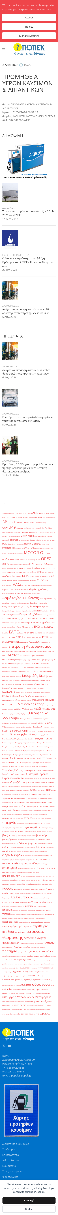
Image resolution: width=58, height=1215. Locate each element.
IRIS (13, 548)
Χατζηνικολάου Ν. (33, 798)
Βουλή (34, 606)
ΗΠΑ (3, 656)
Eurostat (17, 536)
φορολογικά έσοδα (15, 1001)
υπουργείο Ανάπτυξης (10, 993)
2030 (20, 513)
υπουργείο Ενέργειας (25, 993)
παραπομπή (46, 922)
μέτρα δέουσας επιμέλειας (36, 902)
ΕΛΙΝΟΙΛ (48, 626)
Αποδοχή (29, 1200)
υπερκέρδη (36, 989)
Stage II (9, 576)
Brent (11, 522)
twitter (46, 576)
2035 (25, 513)
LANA (19, 548)
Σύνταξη (22, 774)
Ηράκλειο (34, 656)
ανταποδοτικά (18, 818)
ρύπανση (10, 964)
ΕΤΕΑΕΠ (29, 638)
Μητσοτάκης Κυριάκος (41, 719)
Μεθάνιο (10, 709)
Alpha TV (42, 513)
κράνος (17, 893)
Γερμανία (15, 615)
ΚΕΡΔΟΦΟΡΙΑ (30, 667)
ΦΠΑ (49, 790)
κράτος (22, 893)
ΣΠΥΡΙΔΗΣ (10, 762)
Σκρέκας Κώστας (31, 766)
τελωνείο (31, 976)
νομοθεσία (25, 914)
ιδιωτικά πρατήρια (42, 876)
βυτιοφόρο (7, 839)
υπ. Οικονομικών (26, 989)
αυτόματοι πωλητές (30, 831)
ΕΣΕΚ (13, 638)
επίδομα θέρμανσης (41, 859)
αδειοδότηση (13, 810)
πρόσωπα (27, 960)
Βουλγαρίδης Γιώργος (8, 611)
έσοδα (15, 806)
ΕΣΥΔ (25, 638)
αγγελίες (22, 806)
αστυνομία (45, 828)
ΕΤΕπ (37, 638)
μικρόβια (15, 910)
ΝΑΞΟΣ (25, 723)
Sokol (49, 572)
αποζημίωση (20, 823)
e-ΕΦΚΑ (22, 532)
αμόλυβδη (43, 810)
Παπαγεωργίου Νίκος (23, 734)
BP (4, 521)
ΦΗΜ (37, 790)
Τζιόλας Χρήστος (35, 782)
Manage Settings (29, 35)
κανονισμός (5, 884)
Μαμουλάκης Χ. (40, 696)
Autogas (19, 517)
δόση (48, 847)
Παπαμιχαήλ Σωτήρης (21, 743)
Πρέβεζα (9, 755)
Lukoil (36, 548)
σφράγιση (17, 971)
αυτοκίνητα (19, 831)
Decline (29, 1209)
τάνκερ (25, 971)
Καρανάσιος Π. (33, 671)
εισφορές (41, 855)
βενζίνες (49, 831)
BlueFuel (48, 517)
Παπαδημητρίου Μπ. (43, 735)
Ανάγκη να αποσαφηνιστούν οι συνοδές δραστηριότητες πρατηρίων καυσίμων (26, 311)
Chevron (26, 522)
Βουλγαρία (43, 606)
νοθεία (6, 913)
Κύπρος (37, 684)
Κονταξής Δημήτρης (33, 680)
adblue (30, 513)
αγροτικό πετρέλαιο (39, 806)
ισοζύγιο (51, 876)
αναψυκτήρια (43, 814)
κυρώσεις (39, 893)
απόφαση (12, 828)
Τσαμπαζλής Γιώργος (14, 786)
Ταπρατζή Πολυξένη (41, 778)
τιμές (46, 976)
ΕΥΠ (40, 638)
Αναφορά (19, 593)
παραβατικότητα (10, 921)
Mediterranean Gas (43, 548)
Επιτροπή (5, 647)
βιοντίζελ (28, 835)
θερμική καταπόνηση (30, 876)
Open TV (12, 564)
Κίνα (43, 667)
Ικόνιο (14, 663)
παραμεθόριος (36, 922)
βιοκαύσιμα (21, 835)
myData (6, 559)
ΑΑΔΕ (17, 584)
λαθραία (49, 893)
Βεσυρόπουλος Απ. (10, 607)
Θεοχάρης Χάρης (25, 660)
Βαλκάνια (13, 603)
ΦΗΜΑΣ (43, 790)
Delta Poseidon (46, 528)
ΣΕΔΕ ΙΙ (38, 758)
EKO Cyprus (46, 532)
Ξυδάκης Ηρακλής (43, 722)
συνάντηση (50, 964)
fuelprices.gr (22, 540)
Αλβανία (5, 589)
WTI (38, 580)
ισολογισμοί (6, 880)
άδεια (27, 802)
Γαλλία (46, 611)
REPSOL (29, 568)
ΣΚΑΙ (54, 758)
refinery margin (19, 568)
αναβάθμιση (10, 814)
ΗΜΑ (53, 651)
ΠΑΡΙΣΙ (52, 727)
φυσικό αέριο (18, 1005)
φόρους (16, 1009)
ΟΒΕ (4, 727)
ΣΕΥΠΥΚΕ (49, 758)
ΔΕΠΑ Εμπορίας (19, 619)
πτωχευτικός (35, 960)
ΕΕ (29, 627)
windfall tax (21, 580)
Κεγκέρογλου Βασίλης (8, 676)
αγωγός (5, 810)
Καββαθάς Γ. (14, 671)
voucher (15, 580)
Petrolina (25, 564)
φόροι (44, 1005)
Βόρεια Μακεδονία (27, 611)
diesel (4, 532)
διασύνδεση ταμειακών (19, 847)
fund (27, 540)
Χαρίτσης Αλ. (7, 798)
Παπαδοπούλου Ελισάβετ (25, 739)
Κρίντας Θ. (11, 684)
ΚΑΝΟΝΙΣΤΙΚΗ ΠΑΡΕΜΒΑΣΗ (10, 667)
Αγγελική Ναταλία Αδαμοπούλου (42, 585)
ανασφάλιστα (27, 814)
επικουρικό (9, 868)
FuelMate (5, 540)
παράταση (22, 918)
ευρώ (33, 868)
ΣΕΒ (31, 758)
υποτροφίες (44, 989)
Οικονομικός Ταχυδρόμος (24, 727)
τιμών (42, 980)
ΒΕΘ (3, 603)
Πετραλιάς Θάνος (31, 747)
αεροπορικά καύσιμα (26, 810)
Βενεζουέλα (43, 603)
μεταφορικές (42, 906)
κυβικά (34, 893)
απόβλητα (38, 823)
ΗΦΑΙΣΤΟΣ (12, 655)
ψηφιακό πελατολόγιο (30, 1014)
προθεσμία (44, 956)
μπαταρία (31, 910)
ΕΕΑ (32, 627)
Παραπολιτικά (47, 743)
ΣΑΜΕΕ (20, 758)
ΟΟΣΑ (11, 727)
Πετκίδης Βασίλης (20, 747)
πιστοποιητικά (38, 943)
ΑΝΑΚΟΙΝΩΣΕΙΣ (10, 305)
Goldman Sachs (35, 540)
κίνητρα (45, 880)
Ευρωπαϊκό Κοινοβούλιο (23, 651)
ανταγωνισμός (7, 818)
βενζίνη (6, 835)
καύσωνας (19, 889)
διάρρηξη (41, 843)
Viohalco (9, 580)
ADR (35, 513)
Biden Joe (41, 517)
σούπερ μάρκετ (22, 964)
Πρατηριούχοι (17, 755)
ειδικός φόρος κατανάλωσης (38, 851)
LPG (32, 548)
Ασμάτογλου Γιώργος (20, 597)
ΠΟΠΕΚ (24, 730)
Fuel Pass (13, 539)
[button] (3, 49)
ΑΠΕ (26, 585)
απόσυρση (5, 828)
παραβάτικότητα (40, 918)
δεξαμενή (24, 843)
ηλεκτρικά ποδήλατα (23, 872)
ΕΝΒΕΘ (30, 632)
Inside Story (45, 544)
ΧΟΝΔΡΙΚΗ (33, 794)
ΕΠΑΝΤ (37, 633)
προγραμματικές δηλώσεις (18, 956)
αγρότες (52, 806)
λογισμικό (15, 902)
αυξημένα (11, 831)
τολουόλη (48, 980)
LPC (29, 548)
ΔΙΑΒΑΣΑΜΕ (8, 207)
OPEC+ (5, 563)
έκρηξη (44, 802)
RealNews (10, 568)
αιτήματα (36, 810)
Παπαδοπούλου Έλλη (10, 739)
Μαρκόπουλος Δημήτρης (11, 700)
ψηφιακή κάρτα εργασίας (11, 1014)
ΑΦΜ (30, 585)
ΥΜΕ (40, 786)
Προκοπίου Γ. (26, 755)
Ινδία (25, 663)
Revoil (34, 568)
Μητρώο (29, 719)
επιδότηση (34, 863)
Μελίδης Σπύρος (44, 708)
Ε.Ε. (23, 627)
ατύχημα (51, 828)
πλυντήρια (17, 947)
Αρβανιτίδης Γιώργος (30, 593)
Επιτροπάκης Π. (45, 642)
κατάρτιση (13, 884)
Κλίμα (10, 680)
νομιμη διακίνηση (16, 914)
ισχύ (17, 880)
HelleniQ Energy (32, 543)
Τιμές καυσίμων (11, 1171)
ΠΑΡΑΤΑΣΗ (46, 727)
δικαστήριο (31, 847)
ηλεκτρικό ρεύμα (34, 872)
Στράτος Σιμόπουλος (48, 770)
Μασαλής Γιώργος (26, 700)
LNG (26, 548)
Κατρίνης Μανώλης (46, 671)
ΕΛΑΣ (42, 627)
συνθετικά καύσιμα (45, 968)
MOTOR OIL (35, 552)
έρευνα (11, 806)
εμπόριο (12, 859)
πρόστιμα (17, 959)
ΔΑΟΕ (9, 619)
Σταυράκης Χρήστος (12, 770)
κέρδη (40, 880)
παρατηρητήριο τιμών (12, 926)
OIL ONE (38, 559)
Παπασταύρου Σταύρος (35, 743)
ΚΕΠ (25, 667)
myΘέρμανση (23, 559)
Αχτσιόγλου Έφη (50, 599)
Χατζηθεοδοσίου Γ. (21, 799)
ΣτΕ (49, 766)
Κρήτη (4, 684)
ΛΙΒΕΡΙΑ (15, 688)
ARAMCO (14, 517)
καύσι (50, 884)
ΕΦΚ (45, 637)
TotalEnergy (39, 576)
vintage (4, 580)
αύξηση (39, 831)
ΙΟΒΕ (10, 663)
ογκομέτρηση (48, 914)
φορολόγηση (25, 1001)
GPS (48, 540)
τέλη (31, 971)
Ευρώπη (33, 651)
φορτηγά (33, 1001)
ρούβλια (4, 964)
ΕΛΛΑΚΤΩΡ (5, 633)
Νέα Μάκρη (31, 723)
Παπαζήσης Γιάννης (43, 738)
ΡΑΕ (50, 755)
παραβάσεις (30, 918)
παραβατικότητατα (24, 922)
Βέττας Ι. (7, 603)
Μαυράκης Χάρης (31, 704)
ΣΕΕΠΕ (43, 758)
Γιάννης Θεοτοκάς (49, 615)
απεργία (9, 822)
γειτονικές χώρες (23, 839)
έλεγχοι (5, 806)
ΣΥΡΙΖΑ (18, 762)
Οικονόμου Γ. (37, 727)
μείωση (16, 906)
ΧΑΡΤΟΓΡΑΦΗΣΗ (23, 794)
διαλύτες (6, 847)
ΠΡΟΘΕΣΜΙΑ (39, 731)
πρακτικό (42, 947)
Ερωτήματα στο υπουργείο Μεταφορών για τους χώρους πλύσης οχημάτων (28, 419)
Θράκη (43, 660)
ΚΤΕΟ (40, 667)
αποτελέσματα (29, 823)
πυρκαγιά (43, 960)
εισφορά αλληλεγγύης (31, 855)
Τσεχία (23, 786)
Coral (37, 523)
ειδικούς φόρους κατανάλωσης (20, 851)
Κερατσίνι (18, 676)
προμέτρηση (52, 956)
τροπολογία (11, 985)
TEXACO (18, 576)
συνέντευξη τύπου (14, 968)
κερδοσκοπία (26, 889)
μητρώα (7, 909)
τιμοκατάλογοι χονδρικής (12, 980)
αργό (20, 828)
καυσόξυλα (45, 884)
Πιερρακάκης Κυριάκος (45, 747)
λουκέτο (22, 902)
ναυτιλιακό (47, 910)
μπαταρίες (38, 910)
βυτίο (34, 836)
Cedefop (19, 523)
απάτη (34, 818)
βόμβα (15, 839)
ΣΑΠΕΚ (26, 758)
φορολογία (5, 1001)
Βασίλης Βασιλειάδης (23, 603)
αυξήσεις (5, 831)
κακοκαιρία (52, 880)
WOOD (27, 580)
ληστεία (35, 898)
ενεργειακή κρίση (20, 859)
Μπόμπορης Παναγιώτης (9, 723)
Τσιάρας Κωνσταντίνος (32, 786)
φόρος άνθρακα (8, 1009)
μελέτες (29, 906)
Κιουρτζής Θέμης (35, 675)
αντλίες (28, 817)
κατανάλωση (30, 884)
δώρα (52, 847)
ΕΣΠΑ (19, 637)
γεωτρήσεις (31, 839)
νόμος (40, 914)
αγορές (29, 806)
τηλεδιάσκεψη (40, 976)
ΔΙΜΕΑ (46, 618)
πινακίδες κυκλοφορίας (27, 943)
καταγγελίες (21, 884)
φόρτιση (22, 1009)
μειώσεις (22, 906)
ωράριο (45, 1013)
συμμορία (43, 964)
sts (14, 576)
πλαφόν (49, 942)
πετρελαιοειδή (10, 942)
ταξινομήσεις (7, 976)
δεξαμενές (13, 843)
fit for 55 (49, 536)
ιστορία (13, 880)
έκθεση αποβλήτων (35, 802)
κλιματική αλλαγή (46, 889)
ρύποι (15, 964)
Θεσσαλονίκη (35, 660)
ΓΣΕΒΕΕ (40, 611)
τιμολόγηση (28, 980)
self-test (33, 572)
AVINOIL (26, 517)
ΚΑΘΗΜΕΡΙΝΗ (45, 663)
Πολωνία (42, 751)
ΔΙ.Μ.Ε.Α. (32, 619)
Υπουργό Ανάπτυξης (23, 790)
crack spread (21, 528)
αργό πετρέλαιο (32, 827)
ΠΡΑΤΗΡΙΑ (32, 731)
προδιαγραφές (33, 956)
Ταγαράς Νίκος (29, 778)
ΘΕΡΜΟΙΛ (41, 656)
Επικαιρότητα (10, 1155)
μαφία (12, 906)
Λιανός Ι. (35, 688)
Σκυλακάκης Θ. (43, 766)
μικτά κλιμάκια (23, 910)
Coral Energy (42, 522)
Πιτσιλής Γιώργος (20, 751)
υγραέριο (26, 984)
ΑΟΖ (23, 585)
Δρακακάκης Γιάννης (14, 627)
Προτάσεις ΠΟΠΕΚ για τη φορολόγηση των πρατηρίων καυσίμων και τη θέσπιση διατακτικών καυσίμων (28, 467)
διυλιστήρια (41, 847)
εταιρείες (28, 868)
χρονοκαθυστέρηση (33, 1009)
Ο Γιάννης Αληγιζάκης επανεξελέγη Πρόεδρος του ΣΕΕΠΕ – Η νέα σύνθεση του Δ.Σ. (27, 262)
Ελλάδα (5, 642)
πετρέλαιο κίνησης (35, 938)
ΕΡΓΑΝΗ (4, 638)
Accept (29, 17)
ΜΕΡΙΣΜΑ (23, 692)
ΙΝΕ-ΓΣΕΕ (4, 663)
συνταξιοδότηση (7, 972)
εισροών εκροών (13, 855)
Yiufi (42, 580)
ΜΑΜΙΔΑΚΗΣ (9, 691)
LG (23, 548)
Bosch (53, 517)
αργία (17, 828)
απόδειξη (46, 823)
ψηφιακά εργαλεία (44, 1009)
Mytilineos (15, 560)
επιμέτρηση (21, 868)
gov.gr (44, 540)
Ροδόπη (5, 758)
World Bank (33, 580)
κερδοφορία (34, 889)
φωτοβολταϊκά (36, 1005)
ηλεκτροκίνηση (11, 876)
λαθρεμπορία (6, 898)
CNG (32, 522)
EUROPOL (12, 536)
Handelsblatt (20, 544)
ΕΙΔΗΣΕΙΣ (7, 254)
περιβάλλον (28, 927)
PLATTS (33, 563)
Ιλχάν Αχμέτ (20, 663)
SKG (46, 572)
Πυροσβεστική (44, 755)
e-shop (17, 532)
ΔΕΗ (13, 619)
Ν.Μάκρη (20, 723)
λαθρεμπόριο (21, 897)
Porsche (39, 564)
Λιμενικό (40, 688)
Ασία (38, 593)
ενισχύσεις (29, 859)
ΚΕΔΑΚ (21, 668)
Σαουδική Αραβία (45, 762)
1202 (16, 513)
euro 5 (6, 536)
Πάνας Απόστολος (49, 731)
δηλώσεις (33, 843)
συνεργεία (34, 968)
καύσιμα (8, 888)
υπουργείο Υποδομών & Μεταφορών (26, 997)
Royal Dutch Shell (48, 568)
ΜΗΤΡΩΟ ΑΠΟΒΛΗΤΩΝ (33, 692)
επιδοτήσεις (20, 863)
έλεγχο (50, 802)
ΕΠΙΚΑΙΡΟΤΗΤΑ (21, 254)
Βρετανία (18, 611)
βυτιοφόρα (42, 835)
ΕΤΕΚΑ (33, 638)
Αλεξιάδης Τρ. (24, 589)
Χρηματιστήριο (6, 802)
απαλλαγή (48, 818)
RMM (38, 568)
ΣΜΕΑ (4, 762)
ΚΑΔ (38, 663)
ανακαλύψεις (18, 814)
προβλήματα (6, 956)
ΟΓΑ (7, 727)
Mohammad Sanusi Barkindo (15, 553)
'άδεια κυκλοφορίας (8, 513)
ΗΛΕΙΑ (49, 651)
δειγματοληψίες (40, 839)
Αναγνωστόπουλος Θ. (8, 593)
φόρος (49, 1005)
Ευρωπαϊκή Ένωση (9, 651)
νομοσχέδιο (33, 914)
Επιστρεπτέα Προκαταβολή (29, 642)
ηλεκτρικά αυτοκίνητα (45, 868)
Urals (51, 575)
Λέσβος (29, 688)
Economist (34, 532)
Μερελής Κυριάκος (22, 714)
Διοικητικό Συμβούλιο (39, 622)
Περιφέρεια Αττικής (8, 747)
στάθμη (30, 964)
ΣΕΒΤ (33, 758)
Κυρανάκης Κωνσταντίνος (24, 684)
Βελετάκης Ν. (35, 603)
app (8, 517)
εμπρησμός (5, 859)
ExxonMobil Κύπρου (40, 536)
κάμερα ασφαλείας (31, 880)
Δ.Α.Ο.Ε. (4, 619)
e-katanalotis (10, 532)
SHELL (40, 571)
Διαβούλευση (23, 623)
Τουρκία (43, 782)
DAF (33, 528)
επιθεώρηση (44, 864)
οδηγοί (4, 918)
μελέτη (36, 906)
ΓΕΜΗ (35, 611)
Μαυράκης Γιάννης (43, 699)
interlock (6, 547)
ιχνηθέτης (22, 880)
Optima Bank (19, 564)
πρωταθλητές (6, 960)
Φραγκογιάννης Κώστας (11, 794)
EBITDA (28, 532)
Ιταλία (34, 663)
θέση (22, 876)
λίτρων (44, 893)
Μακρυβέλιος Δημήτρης (23, 696)
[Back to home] (29, 49)
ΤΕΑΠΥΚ (20, 778)
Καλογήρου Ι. (22, 671)
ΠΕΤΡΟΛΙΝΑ (14, 730)
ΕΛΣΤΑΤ (22, 633)
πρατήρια (9, 951)
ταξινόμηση (15, 976)
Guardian (11, 544)
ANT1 (4, 517)
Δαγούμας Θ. (13, 623)
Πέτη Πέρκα (5, 735)
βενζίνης (14, 835)
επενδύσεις (6, 864)
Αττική (41, 599)
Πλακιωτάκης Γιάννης (33, 751)
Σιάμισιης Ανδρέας (16, 766)
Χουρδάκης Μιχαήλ (46, 799)
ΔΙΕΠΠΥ (39, 618)
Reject (29, 26)
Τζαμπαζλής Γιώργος (19, 782)
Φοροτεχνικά (10, 1177)
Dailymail (37, 528)
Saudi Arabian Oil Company (12, 572)
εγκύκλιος (6, 851)
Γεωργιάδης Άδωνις (31, 614)
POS (45, 564)
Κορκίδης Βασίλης (45, 680)
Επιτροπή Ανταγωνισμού (30, 646)
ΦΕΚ (32, 790)
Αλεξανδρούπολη (15, 589)
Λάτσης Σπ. (22, 688)
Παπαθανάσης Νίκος (8, 743)
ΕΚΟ (37, 626)
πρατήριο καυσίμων (42, 951)
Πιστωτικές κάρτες (7, 751)
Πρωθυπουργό (34, 755)
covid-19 (9, 527)
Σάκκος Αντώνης (26, 762)
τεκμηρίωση (23, 976)
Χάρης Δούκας (42, 794)
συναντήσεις (25, 968)
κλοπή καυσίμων (8, 893)
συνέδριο (5, 968)
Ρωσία (13, 758)
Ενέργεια (13, 641)
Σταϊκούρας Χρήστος (32, 770)
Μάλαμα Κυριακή (46, 692)
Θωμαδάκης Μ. (50, 660)
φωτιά (29, 1005)
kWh (16, 548)
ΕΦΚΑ (50, 638)
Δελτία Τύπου (10, 1160)
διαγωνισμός (48, 843)
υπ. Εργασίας (17, 989)
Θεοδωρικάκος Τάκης (11, 660)
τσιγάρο (18, 985)
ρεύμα (49, 960)
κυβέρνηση (27, 893)
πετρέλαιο (20, 932)
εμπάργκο (48, 855)
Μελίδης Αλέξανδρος (23, 709)
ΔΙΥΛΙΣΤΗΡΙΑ (5, 623)
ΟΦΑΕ (15, 727)
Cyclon (29, 528)
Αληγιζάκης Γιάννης (38, 589)
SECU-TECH (26, 572)
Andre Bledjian (50, 513)
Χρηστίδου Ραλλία (18, 802)
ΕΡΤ (9, 638)
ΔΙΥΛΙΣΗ (51, 619)
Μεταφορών (23, 719)
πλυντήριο (26, 947)
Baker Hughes (33, 517)
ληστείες (41, 898)
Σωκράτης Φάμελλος (11, 774)
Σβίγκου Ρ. (5, 766)
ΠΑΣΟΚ (5, 731)
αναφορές (36, 814)
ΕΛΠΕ (14, 632)
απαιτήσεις (41, 818)
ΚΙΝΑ (36, 667)
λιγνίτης (46, 898)
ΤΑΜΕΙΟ (14, 778)
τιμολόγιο (36, 980)
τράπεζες (5, 985)
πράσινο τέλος (35, 947)
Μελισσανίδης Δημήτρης (9, 714)
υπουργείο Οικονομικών (40, 993)
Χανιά (48, 794)
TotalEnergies (28, 576)
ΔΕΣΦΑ (27, 619)
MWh (48, 553)
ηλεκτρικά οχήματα (9, 872)
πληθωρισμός (7, 947)
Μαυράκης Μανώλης (9, 705)
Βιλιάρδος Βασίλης (23, 607)
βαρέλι (44, 831)
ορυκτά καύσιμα (12, 918)
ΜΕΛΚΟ (18, 692)
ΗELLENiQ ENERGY (42, 651)
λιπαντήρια (6, 902)
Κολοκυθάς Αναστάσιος (20, 680)
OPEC (46, 558)
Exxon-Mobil (27, 535)
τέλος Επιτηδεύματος (41, 972)
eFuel (40, 532)
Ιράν (29, 663)
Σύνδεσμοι (8, 1149)
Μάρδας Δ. (6, 696)
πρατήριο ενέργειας (24, 952)
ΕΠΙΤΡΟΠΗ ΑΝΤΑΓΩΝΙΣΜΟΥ (47, 633)
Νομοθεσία (9, 1166)
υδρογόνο (41, 984)
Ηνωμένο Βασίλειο (25, 656)
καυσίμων (38, 884)
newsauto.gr (31, 559)
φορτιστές (42, 1001)
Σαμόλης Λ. (36, 763)
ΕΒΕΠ (26, 627)
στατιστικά (36, 964)
